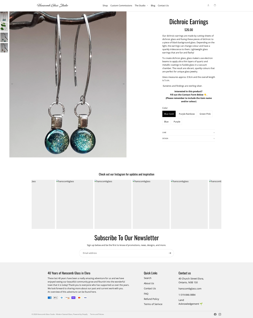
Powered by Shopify (80, 314)
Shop (105, 5)
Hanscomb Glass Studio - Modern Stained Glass (54, 314)
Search (147, 278)
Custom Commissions (121, 5)
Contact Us (163, 5)
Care (164, 132)
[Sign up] (170, 253)
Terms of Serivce (153, 304)
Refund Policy (151, 299)
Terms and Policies (97, 314)
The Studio (140, 5)
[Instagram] (219, 314)
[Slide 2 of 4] (4, 27)
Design (165, 138)
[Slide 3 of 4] (4, 37)
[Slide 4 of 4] (4, 47)
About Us (149, 283)
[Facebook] (215, 314)
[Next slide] (124, 84)
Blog (153, 5)
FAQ (146, 293)
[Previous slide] (11, 84)
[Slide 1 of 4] (4, 16)
